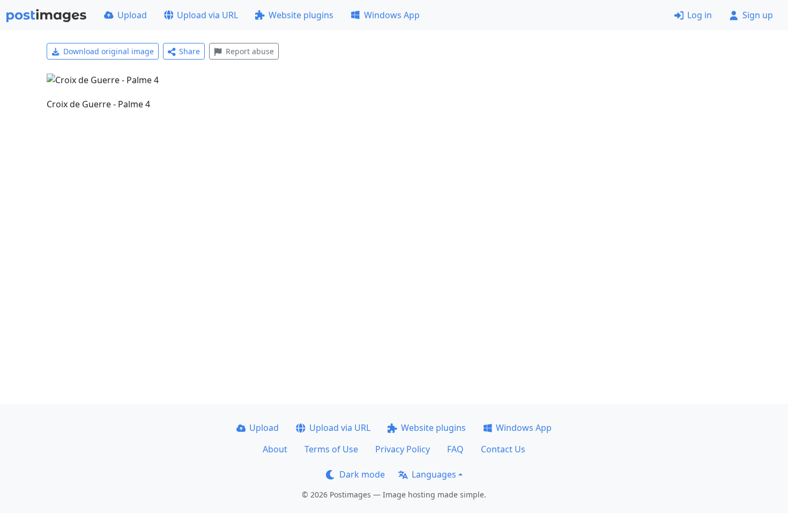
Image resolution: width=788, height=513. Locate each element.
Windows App (392, 15)
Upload (132, 15)
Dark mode (362, 474)
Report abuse (250, 51)
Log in (699, 15)
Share (189, 51)
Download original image (108, 51)
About (275, 449)
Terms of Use (331, 449)
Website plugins (301, 15)
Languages (434, 474)
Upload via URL (207, 15)
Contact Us (503, 449)
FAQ (455, 449)
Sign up (757, 15)
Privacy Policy (402, 449)
